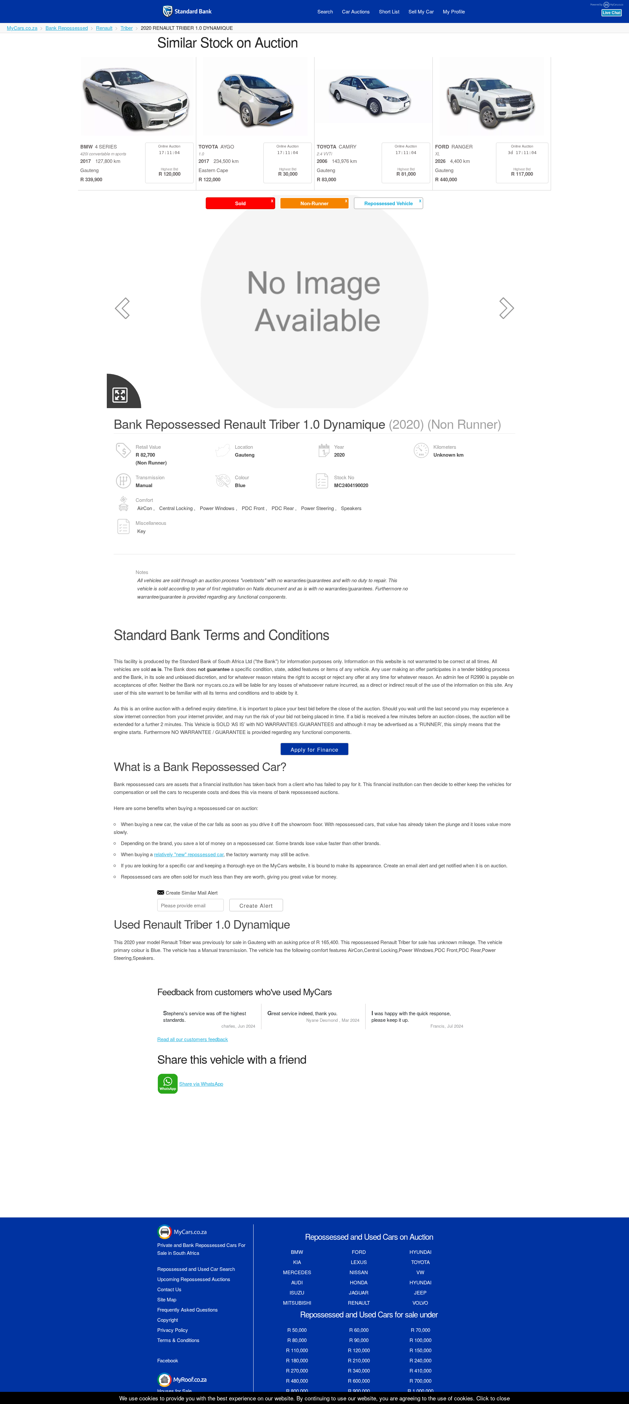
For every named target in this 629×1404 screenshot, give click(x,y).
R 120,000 (359, 1350)
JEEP (420, 1292)
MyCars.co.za (22, 27)
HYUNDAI (420, 1251)
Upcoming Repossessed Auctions (193, 1278)
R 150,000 (420, 1350)
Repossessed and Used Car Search (196, 1268)
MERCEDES (297, 1272)
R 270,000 (297, 1370)
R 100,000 (420, 1339)
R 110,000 (297, 1350)
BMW (297, 1251)
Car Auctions (356, 11)
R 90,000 (359, 1339)
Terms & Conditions (178, 1339)
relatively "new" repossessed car (188, 854)
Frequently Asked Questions (187, 1309)
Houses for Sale (174, 1390)
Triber (127, 27)
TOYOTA (420, 1261)
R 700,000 (420, 1380)
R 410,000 (420, 1370)
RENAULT (359, 1302)
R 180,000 (297, 1360)
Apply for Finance (314, 749)
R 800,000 (297, 1390)
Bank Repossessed (67, 27)
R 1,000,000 (420, 1390)
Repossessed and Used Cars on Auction (369, 1236)
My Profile (454, 11)
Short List (389, 11)
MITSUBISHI (297, 1302)
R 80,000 (297, 1339)
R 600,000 (359, 1380)
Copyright (167, 1319)
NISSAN (359, 1272)
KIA (297, 1261)
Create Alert (256, 905)
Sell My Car (421, 11)
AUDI (297, 1282)
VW (420, 1272)
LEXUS (359, 1261)
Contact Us (169, 1289)
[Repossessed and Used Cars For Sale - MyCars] (195, 11)
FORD (359, 1251)
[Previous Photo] (122, 308)
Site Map (166, 1299)
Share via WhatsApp (201, 1083)
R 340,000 (359, 1370)
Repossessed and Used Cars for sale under (369, 1314)
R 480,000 (297, 1380)
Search (325, 11)
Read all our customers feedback (192, 1039)
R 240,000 (420, 1360)
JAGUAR (359, 1292)
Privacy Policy (172, 1329)
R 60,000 (359, 1329)
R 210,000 (359, 1360)
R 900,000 (359, 1390)
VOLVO (420, 1302)
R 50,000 (297, 1329)
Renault (104, 27)
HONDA (359, 1282)
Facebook (167, 1360)
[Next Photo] (507, 308)
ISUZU (297, 1292)
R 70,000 (420, 1329)
